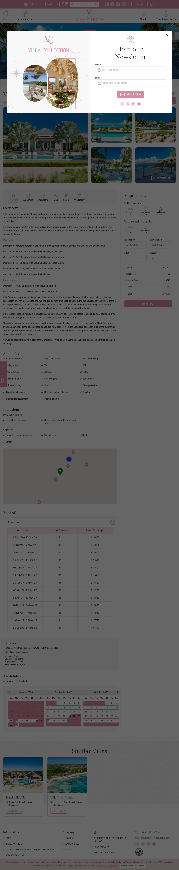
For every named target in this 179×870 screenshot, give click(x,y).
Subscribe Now (133, 94)
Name (98, 64)
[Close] (167, 35)
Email (97, 77)
